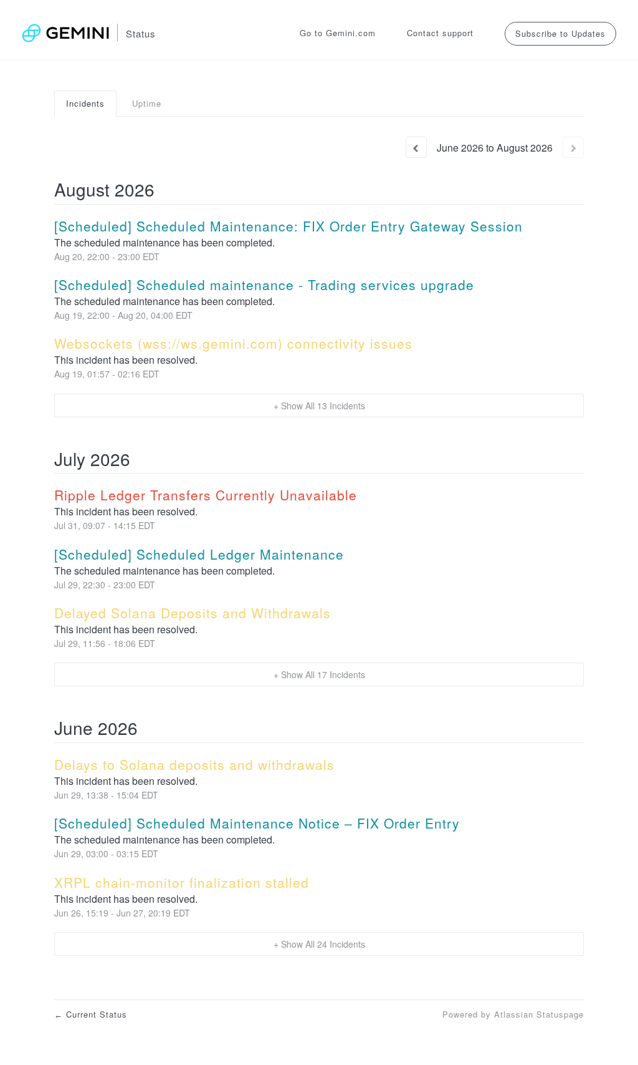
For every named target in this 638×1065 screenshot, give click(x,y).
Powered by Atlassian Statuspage (513, 1014)
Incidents (85, 103)
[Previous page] (416, 147)
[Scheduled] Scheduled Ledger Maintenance (199, 554)
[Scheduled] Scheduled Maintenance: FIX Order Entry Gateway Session (288, 225)
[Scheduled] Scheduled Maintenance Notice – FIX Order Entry (257, 823)
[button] (560, 33)
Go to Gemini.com (338, 33)
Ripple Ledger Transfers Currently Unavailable (205, 494)
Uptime (146, 103)
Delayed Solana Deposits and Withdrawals (192, 612)
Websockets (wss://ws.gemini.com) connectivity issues (233, 343)
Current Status (90, 1014)
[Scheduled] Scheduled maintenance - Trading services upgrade (264, 284)
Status (141, 33)
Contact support (440, 33)
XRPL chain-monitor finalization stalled (181, 882)
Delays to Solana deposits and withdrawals (194, 764)
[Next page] (573, 147)
